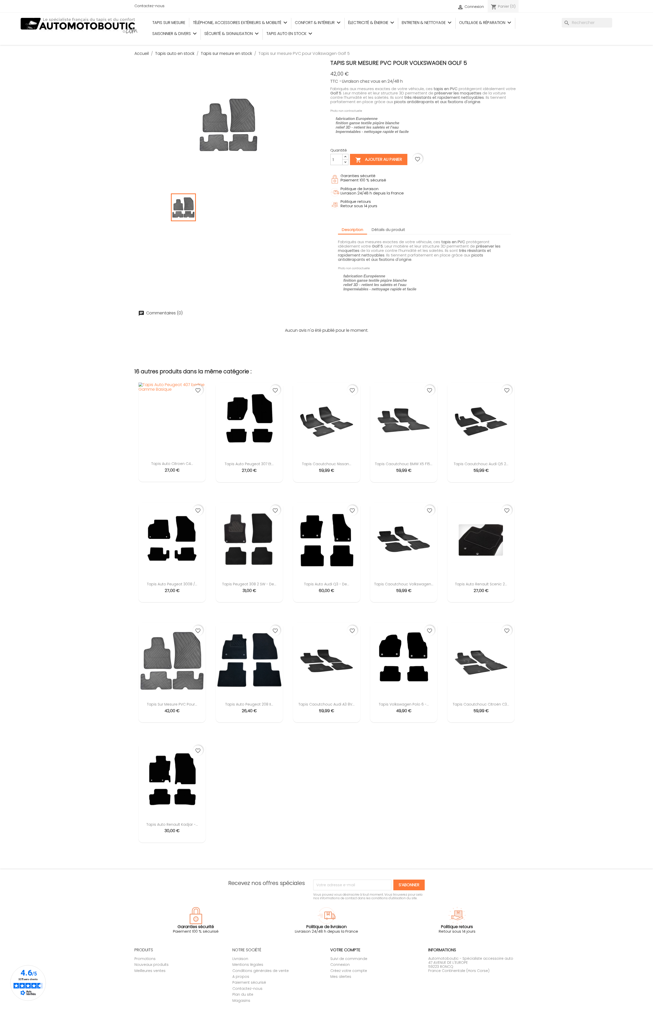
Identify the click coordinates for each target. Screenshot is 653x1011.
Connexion (340, 964)
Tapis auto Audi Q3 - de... (326, 584)
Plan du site (242, 994)
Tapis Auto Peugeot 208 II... (249, 704)
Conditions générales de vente (260, 970)
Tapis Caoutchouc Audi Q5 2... (481, 463)
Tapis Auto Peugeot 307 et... (249, 463)
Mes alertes (340, 976)
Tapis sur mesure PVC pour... (172, 704)
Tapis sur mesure (168, 22)
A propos (240, 976)
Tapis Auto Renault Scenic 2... (481, 584)
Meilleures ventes (150, 970)
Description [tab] (352, 229)
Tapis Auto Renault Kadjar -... (172, 824)
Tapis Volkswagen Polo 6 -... (404, 704)
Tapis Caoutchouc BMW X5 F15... (403, 463)
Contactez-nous (149, 5)
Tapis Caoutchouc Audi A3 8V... (326, 704)
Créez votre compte (348, 970)
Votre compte (345, 950)
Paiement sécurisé (249, 982)
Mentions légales (247, 964)
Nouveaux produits (151, 964)
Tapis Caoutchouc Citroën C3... (481, 704)
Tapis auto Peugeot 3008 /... (172, 584)
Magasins (241, 1000)
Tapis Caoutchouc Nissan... (326, 463)
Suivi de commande (348, 958)
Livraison (240, 958)
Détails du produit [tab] (388, 229)
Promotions (145, 958)
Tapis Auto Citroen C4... (172, 463)
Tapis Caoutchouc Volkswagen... (403, 584)
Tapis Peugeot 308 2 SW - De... (249, 584)
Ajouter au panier (378, 160)
